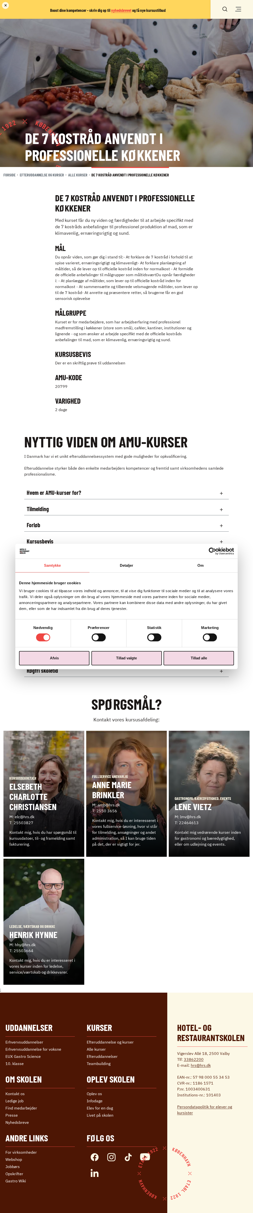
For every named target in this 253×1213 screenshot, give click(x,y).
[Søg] (224, 8)
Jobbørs (12, 1166)
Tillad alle (199, 658)
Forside (9, 174)
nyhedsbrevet (121, 10)
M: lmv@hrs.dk (188, 816)
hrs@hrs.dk (201, 1065)
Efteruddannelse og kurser (42, 174)
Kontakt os (15, 1093)
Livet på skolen (100, 1115)
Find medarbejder (21, 1108)
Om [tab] (200, 565)
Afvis (54, 658)
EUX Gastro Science (23, 1056)
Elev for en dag (100, 1108)
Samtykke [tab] (52, 565)
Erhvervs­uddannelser (24, 1042)
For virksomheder (21, 1152)
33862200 (194, 1059)
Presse (11, 1115)
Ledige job (14, 1100)
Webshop (13, 1159)
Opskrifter (14, 1173)
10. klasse (14, 1063)
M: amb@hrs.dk (106, 804)
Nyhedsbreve (17, 1122)
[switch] (99, 637)
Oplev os (94, 1093)
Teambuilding (98, 1063)
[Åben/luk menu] (238, 9)
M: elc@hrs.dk (21, 816)
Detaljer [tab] (126, 565)
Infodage (95, 1100)
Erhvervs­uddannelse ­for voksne (33, 1049)
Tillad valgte (126, 658)
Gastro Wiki (15, 1180)
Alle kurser (77, 174)
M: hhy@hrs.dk (22, 944)
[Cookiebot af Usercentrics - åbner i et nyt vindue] (212, 551)
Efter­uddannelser (102, 1056)
